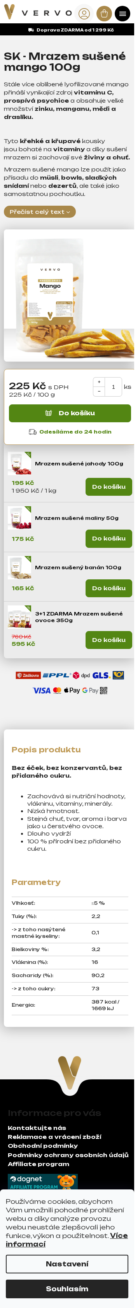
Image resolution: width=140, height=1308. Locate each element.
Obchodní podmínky (43, 1145)
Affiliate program (38, 1164)
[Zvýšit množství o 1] (99, 382)
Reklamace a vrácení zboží (54, 1136)
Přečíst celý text (37, 211)
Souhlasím (67, 1289)
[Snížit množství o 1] (99, 392)
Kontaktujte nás (37, 1127)
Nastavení (67, 1264)
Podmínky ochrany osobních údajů (68, 1155)
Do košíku (77, 413)
